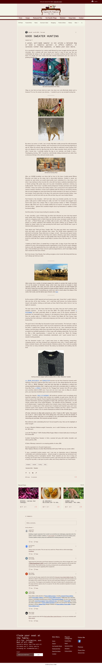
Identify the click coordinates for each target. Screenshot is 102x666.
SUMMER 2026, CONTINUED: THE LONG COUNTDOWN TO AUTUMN (72, 501)
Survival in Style (44, 22)
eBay (45, 464)
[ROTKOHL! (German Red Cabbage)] (28, 493)
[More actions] (76, 32)
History (70, 22)
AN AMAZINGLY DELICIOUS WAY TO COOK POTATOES (51, 501)
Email (18, 651)
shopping (28, 464)
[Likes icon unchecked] (29, 542)
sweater (34, 464)
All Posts (20, 22)
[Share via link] (36, 472)
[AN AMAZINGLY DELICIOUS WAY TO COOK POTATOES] (51, 493)
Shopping (53, 22)
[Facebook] (79, 641)
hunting (40, 464)
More (76, 22)
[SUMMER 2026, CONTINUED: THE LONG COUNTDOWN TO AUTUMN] (73, 493)
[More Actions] (76, 531)
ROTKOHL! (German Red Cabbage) (27, 501)
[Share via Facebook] (26, 472)
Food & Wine (28, 22)
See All (82, 484)
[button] (37, 18)
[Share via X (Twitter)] (29, 472)
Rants (36, 22)
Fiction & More (62, 22)
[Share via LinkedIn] (32, 472)
